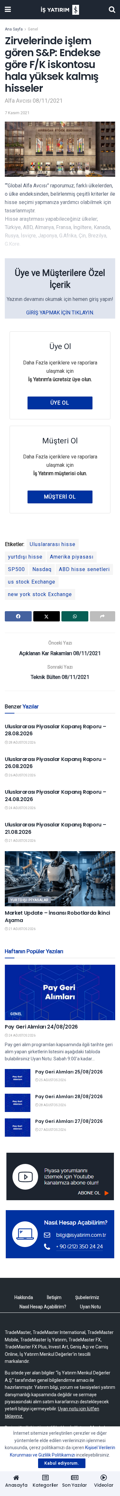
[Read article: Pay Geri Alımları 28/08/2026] (17, 1103)
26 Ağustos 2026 (22, 775)
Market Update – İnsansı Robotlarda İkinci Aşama (57, 916)
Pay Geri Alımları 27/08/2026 (69, 1121)
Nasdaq (42, 569)
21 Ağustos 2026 (22, 840)
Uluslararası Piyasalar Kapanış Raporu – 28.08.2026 (55, 730)
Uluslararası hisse (53, 544)
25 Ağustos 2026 (52, 1080)
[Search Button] (112, 9)
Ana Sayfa (14, 29)
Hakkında (23, 1297)
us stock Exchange (31, 582)
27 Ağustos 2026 (52, 1130)
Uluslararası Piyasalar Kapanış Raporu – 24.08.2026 (55, 795)
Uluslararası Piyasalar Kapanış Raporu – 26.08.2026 (55, 763)
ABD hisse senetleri (84, 569)
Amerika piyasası (71, 557)
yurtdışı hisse (25, 557)
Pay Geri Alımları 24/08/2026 (41, 1026)
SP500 (16, 569)
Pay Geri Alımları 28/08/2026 (69, 1096)
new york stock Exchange (40, 594)
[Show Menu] (8, 9)
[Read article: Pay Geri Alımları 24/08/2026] (60, 992)
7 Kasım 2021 (17, 112)
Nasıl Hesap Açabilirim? (43, 1306)
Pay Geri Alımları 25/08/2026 (69, 1072)
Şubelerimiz (87, 1297)
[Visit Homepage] (60, 10)
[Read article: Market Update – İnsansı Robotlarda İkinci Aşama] (60, 879)
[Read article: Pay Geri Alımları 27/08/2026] (17, 1127)
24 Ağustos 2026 (22, 808)
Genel (33, 29)
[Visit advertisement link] (60, 1176)
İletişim (54, 1297)
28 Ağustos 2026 (22, 742)
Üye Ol (60, 403)
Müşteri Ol (60, 497)
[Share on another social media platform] (103, 616)
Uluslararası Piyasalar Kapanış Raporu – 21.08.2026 (55, 828)
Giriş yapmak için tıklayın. (60, 313)
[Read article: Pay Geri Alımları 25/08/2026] (17, 1078)
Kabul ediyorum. (61, 1463)
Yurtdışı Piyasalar (29, 900)
